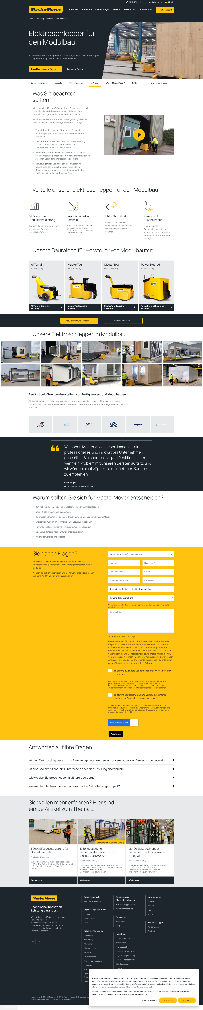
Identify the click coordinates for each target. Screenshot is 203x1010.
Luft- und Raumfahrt (124, 938)
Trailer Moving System (93, 961)
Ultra (86, 922)
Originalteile (153, 931)
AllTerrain (88, 952)
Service (116, 9)
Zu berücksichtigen (39, 83)
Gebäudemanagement (125, 960)
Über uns (151, 901)
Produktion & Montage (40, 857)
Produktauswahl (76, 83)
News (150, 910)
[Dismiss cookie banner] (195, 973)
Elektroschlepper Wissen (126, 904)
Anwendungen (102, 9)
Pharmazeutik (121, 947)
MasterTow (88, 944)
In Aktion (94, 83)
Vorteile (58, 83)
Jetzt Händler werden (154, 2)
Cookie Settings (9, 1007)
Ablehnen (187, 1000)
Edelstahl (88, 965)
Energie (119, 968)
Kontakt (151, 914)
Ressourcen (129, 9)
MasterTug (88, 939)
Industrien (87, 9)
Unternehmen (145, 9)
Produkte (73, 9)
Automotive (121, 942)
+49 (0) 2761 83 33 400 (136, 2)
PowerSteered (90, 956)
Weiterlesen (36, 880)
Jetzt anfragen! (165, 10)
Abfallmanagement (124, 964)
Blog (118, 925)
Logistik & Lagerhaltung (125, 955)
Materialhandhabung (124, 908)
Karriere (151, 905)
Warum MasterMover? (115, 83)
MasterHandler (90, 948)
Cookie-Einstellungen (149, 1000)
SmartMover (89, 935)
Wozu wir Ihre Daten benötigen (122, 636)
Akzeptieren (168, 1000)
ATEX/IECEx (89, 969)
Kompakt (87, 914)
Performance (89, 918)
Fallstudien (120, 921)
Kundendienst (153, 927)
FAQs (134, 83)
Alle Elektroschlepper (93, 901)
